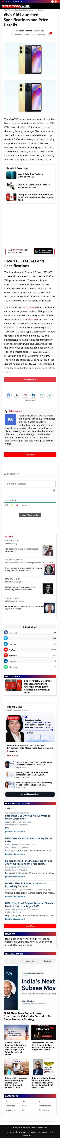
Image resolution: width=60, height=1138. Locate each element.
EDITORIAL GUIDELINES (27, 1132)
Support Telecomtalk (13, 2)
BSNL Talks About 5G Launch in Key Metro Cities (28, 840)
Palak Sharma (25, 30)
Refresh (10, 808)
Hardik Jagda (11, 540)
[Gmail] (25, 395)
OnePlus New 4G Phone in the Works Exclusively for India (25, 885)
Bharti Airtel (10, 1105)
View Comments (30, 515)
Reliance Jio (10, 1110)
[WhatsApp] (41, 395)
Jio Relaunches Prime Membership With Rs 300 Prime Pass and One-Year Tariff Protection (28, 862)
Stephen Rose (12, 598)
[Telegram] (50, 395)
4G (40, 1101)
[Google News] (30, 400)
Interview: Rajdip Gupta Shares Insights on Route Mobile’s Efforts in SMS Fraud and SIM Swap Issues (43, 1083)
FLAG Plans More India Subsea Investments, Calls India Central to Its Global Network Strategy (27, 1016)
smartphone (30, 307)
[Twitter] (17, 395)
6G (7, 1101)
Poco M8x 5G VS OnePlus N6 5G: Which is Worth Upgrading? (27, 817)
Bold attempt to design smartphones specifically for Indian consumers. (20, 588)
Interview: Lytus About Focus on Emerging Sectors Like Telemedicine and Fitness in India (16, 1083)
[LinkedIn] (33, 395)
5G (23, 1101)
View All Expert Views (30, 794)
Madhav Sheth (12, 579)
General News (44, 1110)
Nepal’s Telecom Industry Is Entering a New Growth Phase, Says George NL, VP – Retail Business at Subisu (15, 1048)
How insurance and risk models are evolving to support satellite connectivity (23, 569)
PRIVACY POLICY (30, 1135)
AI (23, 1110)
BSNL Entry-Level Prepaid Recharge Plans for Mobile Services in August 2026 (30, 905)
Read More (30, 379)
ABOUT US (11, 1132)
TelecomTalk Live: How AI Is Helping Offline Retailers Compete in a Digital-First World (43, 1046)
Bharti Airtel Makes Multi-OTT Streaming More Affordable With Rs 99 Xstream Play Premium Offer (38, 686)
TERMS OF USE (45, 1132)
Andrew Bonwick (13, 559)
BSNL (24, 1105)
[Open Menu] (55, 6)
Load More (30, 454)
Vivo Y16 (32, 319)
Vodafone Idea (45, 1105)
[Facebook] (8, 395)
